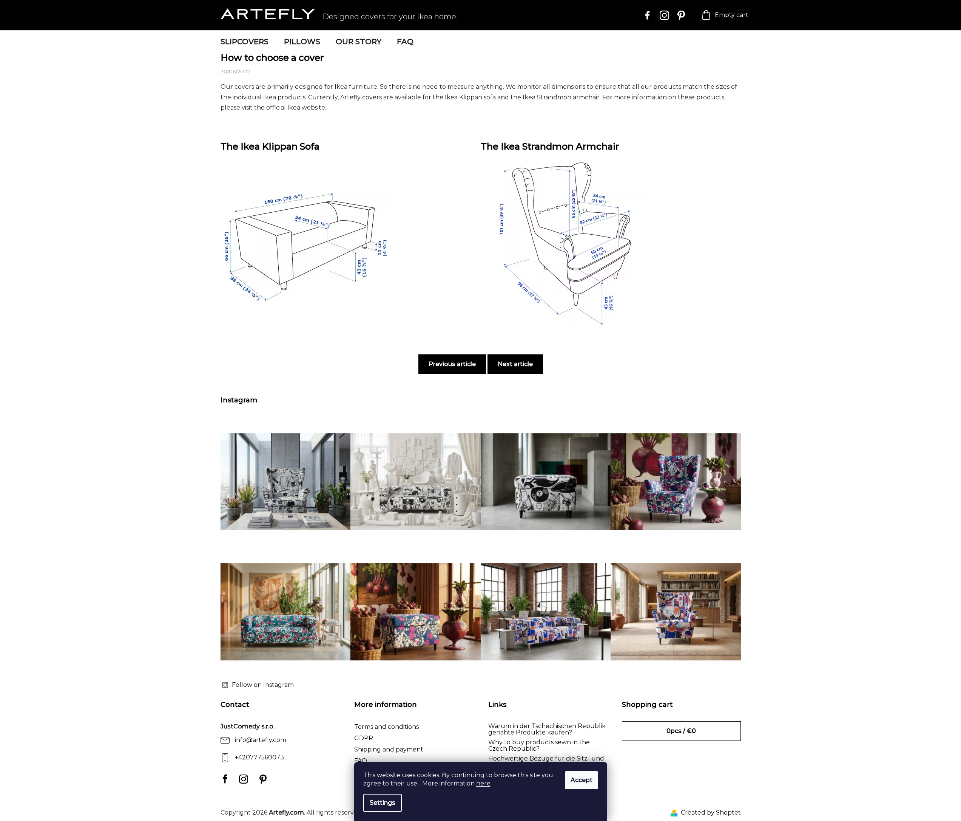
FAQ (360, 760)
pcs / (681, 730)
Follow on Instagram (263, 684)
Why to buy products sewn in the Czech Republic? (539, 745)
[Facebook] (223, 779)
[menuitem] (244, 42)
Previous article (452, 364)
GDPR (363, 738)
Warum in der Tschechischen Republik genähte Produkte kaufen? (547, 729)
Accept (581, 780)
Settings (382, 802)
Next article (515, 364)
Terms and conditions (386, 726)
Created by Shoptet (711, 812)
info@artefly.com (260, 740)
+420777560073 (259, 757)
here (483, 783)
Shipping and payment (388, 749)
